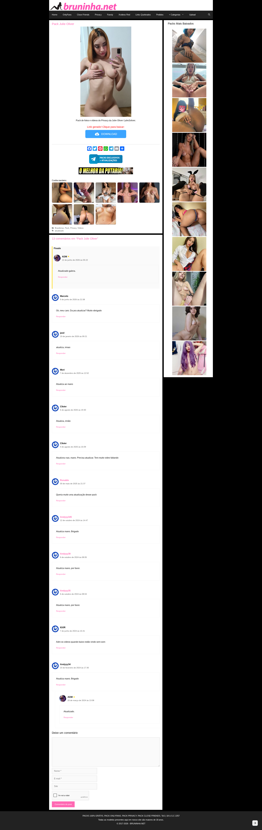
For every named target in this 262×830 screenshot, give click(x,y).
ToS (163, 816)
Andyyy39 (65, 554)
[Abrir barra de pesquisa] (209, 15)
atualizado (59, 231)
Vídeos (81, 228)
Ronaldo (64, 480)
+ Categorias (174, 14)
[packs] (106, 159)
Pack (67, 228)
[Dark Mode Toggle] (255, 823)
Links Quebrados (143, 14)
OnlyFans (67, 14)
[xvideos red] (106, 171)
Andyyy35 (65, 591)
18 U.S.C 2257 (173, 816)
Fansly (110, 14)
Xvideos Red (124, 14)
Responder (63, 277)
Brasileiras (59, 228)
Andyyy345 (66, 517)
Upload (192, 14)
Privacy (98, 14)
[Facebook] (89, 148)
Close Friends (83, 14)
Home (54, 14)
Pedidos (159, 14)
